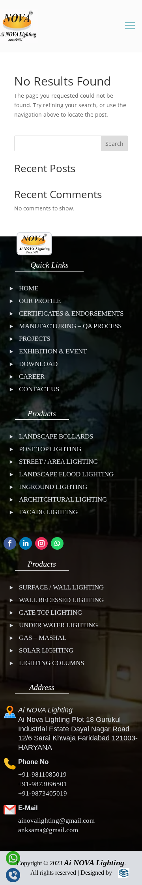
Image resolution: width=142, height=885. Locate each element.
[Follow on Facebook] (10, 543)
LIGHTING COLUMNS (51, 663)
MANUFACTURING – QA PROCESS (70, 326)
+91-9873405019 (42, 793)
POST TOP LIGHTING (50, 449)
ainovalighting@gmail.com (56, 820)
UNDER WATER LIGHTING (58, 625)
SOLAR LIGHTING (46, 650)
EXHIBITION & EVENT (53, 351)
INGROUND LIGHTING (53, 487)
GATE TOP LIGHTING (50, 612)
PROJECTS (34, 338)
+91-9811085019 (42, 774)
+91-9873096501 (42, 784)
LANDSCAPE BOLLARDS (56, 436)
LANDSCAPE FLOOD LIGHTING (66, 474)
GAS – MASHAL (42, 637)
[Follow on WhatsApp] (57, 543)
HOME (28, 288)
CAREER (32, 376)
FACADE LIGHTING (48, 512)
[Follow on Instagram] (41, 543)
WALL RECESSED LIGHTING (61, 600)
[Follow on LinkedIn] (25, 543)
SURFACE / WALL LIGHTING (61, 587)
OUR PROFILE (40, 301)
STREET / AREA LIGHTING (58, 461)
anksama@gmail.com (48, 830)
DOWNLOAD (38, 364)
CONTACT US (39, 389)
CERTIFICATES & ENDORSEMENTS (71, 313)
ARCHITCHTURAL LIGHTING (63, 499)
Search (114, 143)
